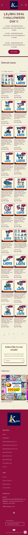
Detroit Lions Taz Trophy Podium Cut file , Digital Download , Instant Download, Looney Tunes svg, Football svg (6, 321)
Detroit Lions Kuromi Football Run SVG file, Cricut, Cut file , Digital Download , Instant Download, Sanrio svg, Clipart (6, 116)
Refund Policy (6, 484)
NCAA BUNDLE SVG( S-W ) (10, 449)
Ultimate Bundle (6, 402)
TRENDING (6, 438)
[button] (2, 5)
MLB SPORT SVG (7, 456)
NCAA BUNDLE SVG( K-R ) (10, 445)
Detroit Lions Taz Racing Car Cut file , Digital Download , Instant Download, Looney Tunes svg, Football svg (19, 271)
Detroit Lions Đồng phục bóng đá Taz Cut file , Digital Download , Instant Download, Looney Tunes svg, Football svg (20, 321)
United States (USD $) (13, 524)
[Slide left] (10, 406)
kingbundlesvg (12, 532)
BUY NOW (14, 52)
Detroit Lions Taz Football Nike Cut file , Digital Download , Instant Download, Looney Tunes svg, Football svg (7, 271)
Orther (5, 467)
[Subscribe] (22, 361)
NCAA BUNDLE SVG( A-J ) (10, 441)
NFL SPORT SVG (7, 463)
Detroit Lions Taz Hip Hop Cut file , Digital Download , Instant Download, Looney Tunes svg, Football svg (7, 295)
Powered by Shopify (18, 532)
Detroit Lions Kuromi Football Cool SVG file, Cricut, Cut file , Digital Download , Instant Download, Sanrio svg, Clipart (19, 90)
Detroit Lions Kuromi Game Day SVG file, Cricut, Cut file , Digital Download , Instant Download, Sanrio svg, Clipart (20, 116)
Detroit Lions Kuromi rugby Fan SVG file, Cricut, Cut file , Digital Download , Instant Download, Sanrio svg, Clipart (20, 168)
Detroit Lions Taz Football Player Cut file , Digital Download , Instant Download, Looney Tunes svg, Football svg (20, 296)
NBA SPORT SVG (7, 459)
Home (4, 434)
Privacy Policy (6, 487)
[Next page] (14, 338)
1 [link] (4, 334)
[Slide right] (17, 406)
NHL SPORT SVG (7, 452)
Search (5, 477)
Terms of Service (7, 480)
